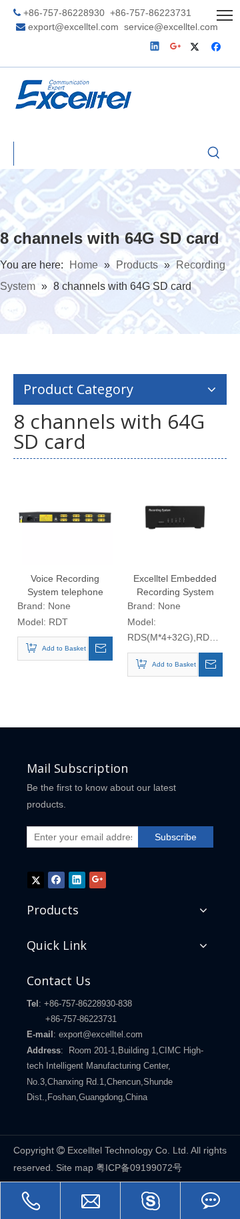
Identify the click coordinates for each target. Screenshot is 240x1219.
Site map (74, 1167)
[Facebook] (217, 47)
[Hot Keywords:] (214, 154)
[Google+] (176, 47)
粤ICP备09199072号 (139, 1167)
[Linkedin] (155, 47)
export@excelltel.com (73, 26)
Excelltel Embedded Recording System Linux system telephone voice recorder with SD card (175, 585)
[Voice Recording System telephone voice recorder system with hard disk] (65, 516)
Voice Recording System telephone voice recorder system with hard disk (65, 585)
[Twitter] (197, 47)
